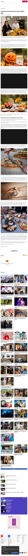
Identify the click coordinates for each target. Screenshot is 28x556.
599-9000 (3, 543)
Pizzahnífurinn (3, 177)
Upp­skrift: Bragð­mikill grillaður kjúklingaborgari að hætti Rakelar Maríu (6, 466)
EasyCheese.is (11, 45)
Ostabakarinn (2, 124)
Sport (17, 538)
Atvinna (23, 538)
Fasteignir (23, 537)
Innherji (23, 536)
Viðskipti (18, 537)
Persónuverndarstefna (3, 540)
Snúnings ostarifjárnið (4, 202)
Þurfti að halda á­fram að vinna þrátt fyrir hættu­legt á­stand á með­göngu (14, 492)
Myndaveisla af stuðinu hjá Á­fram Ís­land (11, 488)
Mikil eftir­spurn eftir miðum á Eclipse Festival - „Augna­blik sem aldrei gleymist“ (7, 419)
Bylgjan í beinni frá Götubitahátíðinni (7, 453)
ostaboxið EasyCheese (16, 68)
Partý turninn (4, 235)
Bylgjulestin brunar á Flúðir (5, 408)
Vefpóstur (9, 545)
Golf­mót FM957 (3, 305)
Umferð (9, 544)
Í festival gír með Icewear (18, 408)
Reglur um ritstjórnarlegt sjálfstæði (3, 539)
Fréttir (18, 536)
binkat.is (13, 244)
